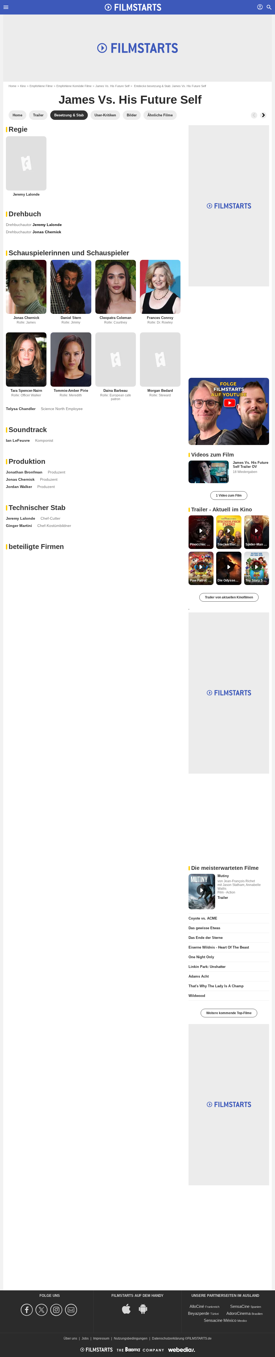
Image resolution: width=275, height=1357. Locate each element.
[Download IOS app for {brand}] (129, 1308)
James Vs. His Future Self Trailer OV (250, 465)
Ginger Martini (19, 525)
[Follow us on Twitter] (42, 1310)
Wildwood (197, 996)
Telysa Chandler (20, 409)
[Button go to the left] (254, 115)
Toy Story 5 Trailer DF (257, 580)
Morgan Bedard (160, 391)
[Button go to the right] (263, 115)
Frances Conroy (160, 318)
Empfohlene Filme (41, 86)
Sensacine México (220, 1320)
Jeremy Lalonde (26, 194)
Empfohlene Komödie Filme (74, 86)
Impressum (101, 1338)
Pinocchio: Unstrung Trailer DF (202, 544)
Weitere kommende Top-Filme (229, 1013)
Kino (23, 86)
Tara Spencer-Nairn (26, 391)
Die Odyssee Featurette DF (229, 580)
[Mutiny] (202, 891)
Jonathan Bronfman (24, 472)
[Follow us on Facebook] (27, 1310)
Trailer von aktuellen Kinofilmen (229, 597)
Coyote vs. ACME (203, 918)
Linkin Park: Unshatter (207, 967)
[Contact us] (72, 1310)
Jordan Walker (19, 486)
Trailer (223, 898)
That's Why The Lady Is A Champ (216, 986)
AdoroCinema (238, 1313)
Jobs (85, 1338)
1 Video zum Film (229, 495)
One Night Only (201, 957)
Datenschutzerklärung (168, 1338)
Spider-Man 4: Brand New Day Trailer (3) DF (257, 544)
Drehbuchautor (18, 224)
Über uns (70, 1338)
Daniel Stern (71, 318)
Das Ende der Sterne (206, 938)
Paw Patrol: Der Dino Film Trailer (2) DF (202, 580)
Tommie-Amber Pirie (71, 391)
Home (12, 86)
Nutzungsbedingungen (130, 1338)
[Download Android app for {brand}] (146, 1308)
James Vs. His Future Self (112, 86)
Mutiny (223, 876)
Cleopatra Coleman (115, 318)
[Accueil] (133, 7)
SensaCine (239, 1306)
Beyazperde (198, 1313)
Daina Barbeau (115, 391)
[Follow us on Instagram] (57, 1310)
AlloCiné (197, 1306)
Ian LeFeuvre (18, 440)
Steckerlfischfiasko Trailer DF (229, 544)
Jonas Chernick (26, 318)
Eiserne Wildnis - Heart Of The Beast (219, 947)
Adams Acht (199, 976)
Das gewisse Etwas (204, 928)
